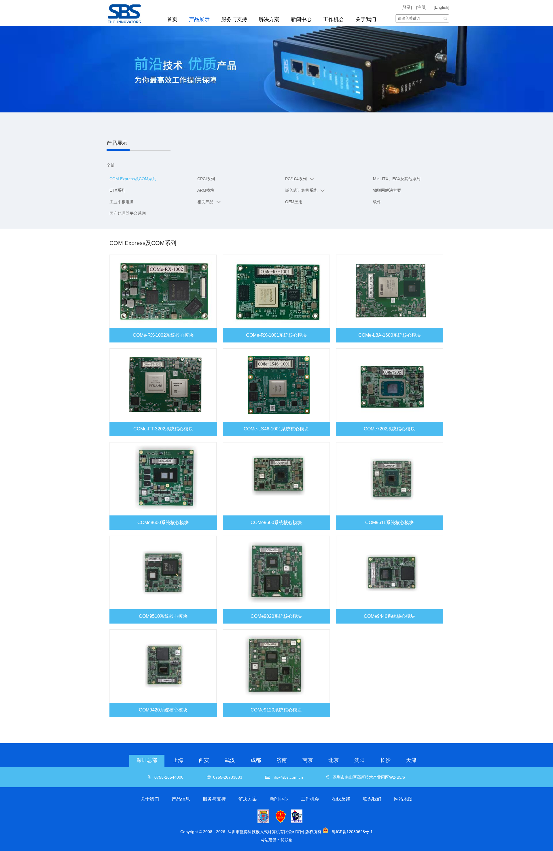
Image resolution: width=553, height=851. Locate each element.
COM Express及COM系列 (132, 178)
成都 (256, 760)
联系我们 (372, 799)
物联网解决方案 (387, 190)
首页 (172, 19)
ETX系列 (117, 190)
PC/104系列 (296, 178)
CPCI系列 (206, 178)
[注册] (421, 7)
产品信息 (181, 799)
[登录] (407, 7)
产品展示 (199, 19)
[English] (441, 7)
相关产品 (205, 201)
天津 (411, 760)
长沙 (385, 760)
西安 (204, 760)
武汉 (230, 760)
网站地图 (403, 799)
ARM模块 (205, 190)
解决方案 (269, 19)
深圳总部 (147, 760)
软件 (377, 201)
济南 (281, 760)
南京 (307, 760)
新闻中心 (301, 19)
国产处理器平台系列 (127, 213)
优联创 (287, 839)
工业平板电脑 (121, 201)
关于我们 (365, 19)
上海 (178, 760)
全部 (111, 165)
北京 (333, 760)
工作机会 (333, 19)
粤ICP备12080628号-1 (352, 831)
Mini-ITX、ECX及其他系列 (397, 178)
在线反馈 (341, 799)
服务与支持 (234, 19)
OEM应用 (293, 201)
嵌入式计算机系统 (301, 190)
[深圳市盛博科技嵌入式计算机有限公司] (130, 13)
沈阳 (359, 760)
